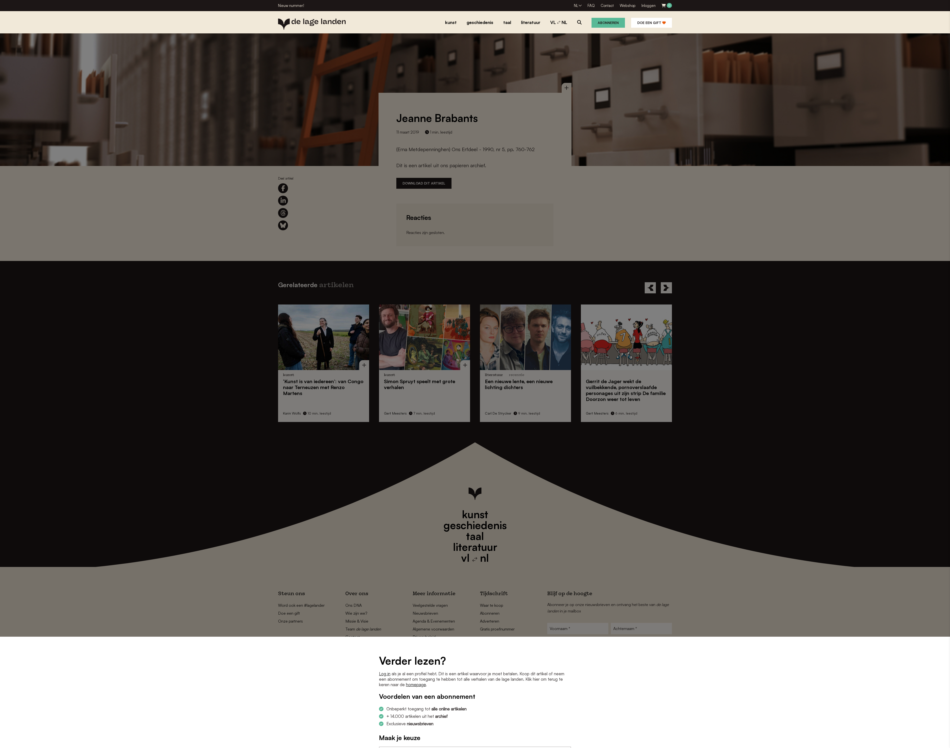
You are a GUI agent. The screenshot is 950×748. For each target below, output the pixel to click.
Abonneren (608, 23)
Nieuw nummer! (291, 5)
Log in (384, 673)
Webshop (628, 5)
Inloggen (648, 5)
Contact (607, 5)
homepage (416, 684)
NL (576, 5)
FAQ (591, 5)
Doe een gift (649, 23)
